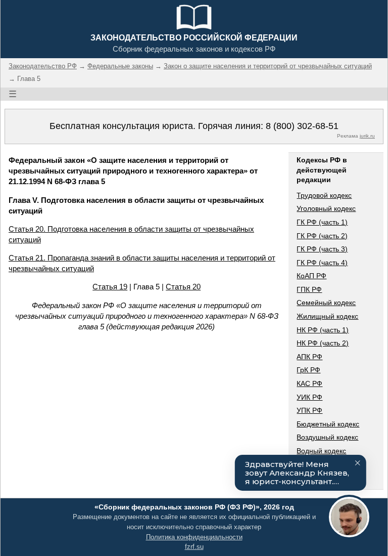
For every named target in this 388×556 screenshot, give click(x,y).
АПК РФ (309, 357)
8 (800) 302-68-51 (302, 126)
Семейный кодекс (326, 302)
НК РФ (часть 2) (323, 343)
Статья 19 (109, 286)
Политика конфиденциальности (194, 537)
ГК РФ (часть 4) (322, 263)
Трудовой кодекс (324, 195)
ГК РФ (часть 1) (322, 222)
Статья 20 (183, 286)
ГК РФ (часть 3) (322, 249)
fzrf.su (194, 546)
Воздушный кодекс (327, 437)
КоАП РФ (311, 276)
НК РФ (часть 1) (323, 330)
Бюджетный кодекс (328, 424)
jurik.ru (367, 136)
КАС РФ (309, 383)
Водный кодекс (321, 451)
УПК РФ (309, 410)
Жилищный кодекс (327, 316)
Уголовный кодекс (326, 208)
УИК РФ (309, 397)
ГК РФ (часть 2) (322, 236)
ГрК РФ (308, 370)
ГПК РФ (309, 289)
